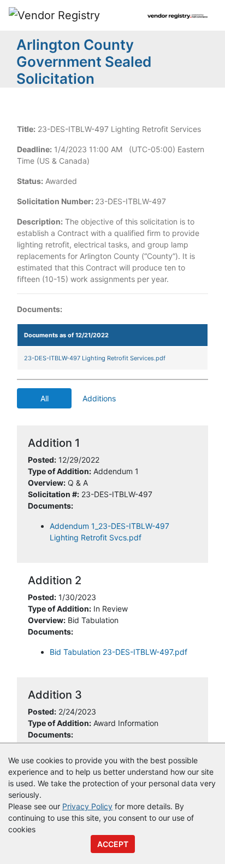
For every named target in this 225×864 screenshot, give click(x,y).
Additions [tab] (99, 398)
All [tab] (44, 398)
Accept (112, 844)
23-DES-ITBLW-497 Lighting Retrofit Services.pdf (94, 358)
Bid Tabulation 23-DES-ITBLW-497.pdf (118, 651)
